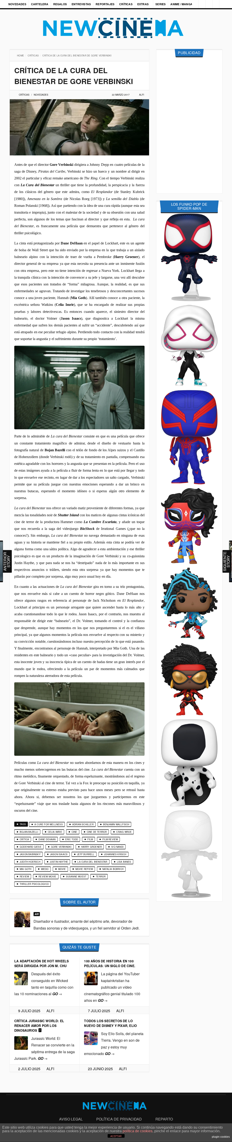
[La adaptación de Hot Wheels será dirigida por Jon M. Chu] (21, 978)
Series (161, 4)
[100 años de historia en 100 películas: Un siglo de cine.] (91, 978)
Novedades (17, 4)
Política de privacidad (119, 1119)
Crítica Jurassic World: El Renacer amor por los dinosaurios (39, 1026)
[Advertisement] (189, 125)
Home (20, 55)
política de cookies (137, 1131)
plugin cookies (221, 1136)
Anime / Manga (182, 4)
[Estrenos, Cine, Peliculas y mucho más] (116, 28)
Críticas (126, 4)
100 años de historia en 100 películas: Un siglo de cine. (109, 963)
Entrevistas (81, 4)
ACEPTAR (116, 1136)
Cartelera (39, 4)
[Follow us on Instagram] (192, 4)
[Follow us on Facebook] (199, 4)
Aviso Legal (71, 1119)
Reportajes (105, 4)
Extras (143, 4)
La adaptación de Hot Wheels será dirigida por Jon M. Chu (41, 963)
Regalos (60, 4)
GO (57, 993)
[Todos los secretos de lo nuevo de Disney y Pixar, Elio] (91, 1037)
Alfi (141, 94)
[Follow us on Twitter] (207, 4)
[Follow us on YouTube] (214, 4)
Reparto (164, 1119)
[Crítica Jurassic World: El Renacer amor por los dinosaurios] (21, 1042)
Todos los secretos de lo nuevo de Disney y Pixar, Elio (110, 1023)
